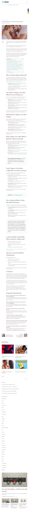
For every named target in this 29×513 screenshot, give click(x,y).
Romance (3, 456)
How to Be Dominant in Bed (17, 195)
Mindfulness (3, 436)
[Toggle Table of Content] (22, 59)
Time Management (4, 465)
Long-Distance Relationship (5, 427)
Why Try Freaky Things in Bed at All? (11, 60)
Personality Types (4, 447)
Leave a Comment (3, 42)
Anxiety (3, 400)
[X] (28, 10)
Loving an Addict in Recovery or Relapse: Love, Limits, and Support (9, 386)
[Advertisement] (14, 11)
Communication (3, 405)
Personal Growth (4, 445)
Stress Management (4, 463)
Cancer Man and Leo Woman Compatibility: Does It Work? (8, 384)
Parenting (3, 443)
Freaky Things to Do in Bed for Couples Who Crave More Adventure (15, 65)
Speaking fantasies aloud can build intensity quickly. (18, 150)
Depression (3, 409)
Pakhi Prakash (3, 23)
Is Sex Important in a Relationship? (20, 371)
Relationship (3, 454)
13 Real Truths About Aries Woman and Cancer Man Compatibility (9, 393)
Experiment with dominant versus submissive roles (19, 152)
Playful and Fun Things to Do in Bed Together (12, 62)
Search (3, 376)
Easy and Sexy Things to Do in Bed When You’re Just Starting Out (14, 61)
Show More (16, 496)
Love (2, 429)
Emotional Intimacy (4, 414)
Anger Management (4, 398)
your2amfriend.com (8, 288)
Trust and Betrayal (4, 467)
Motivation (3, 438)
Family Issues (3, 418)
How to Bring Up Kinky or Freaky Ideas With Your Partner (13, 66)
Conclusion (8, 70)
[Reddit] (28, 11)
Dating (2, 407)
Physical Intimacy (5, 370)
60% (14, 41)
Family (2, 416)
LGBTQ (3, 425)
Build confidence (10, 86)
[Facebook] (28, 9)
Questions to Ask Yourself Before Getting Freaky (12, 69)
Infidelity (3, 423)
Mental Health (3, 434)
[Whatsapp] (28, 12)
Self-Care (3, 458)
